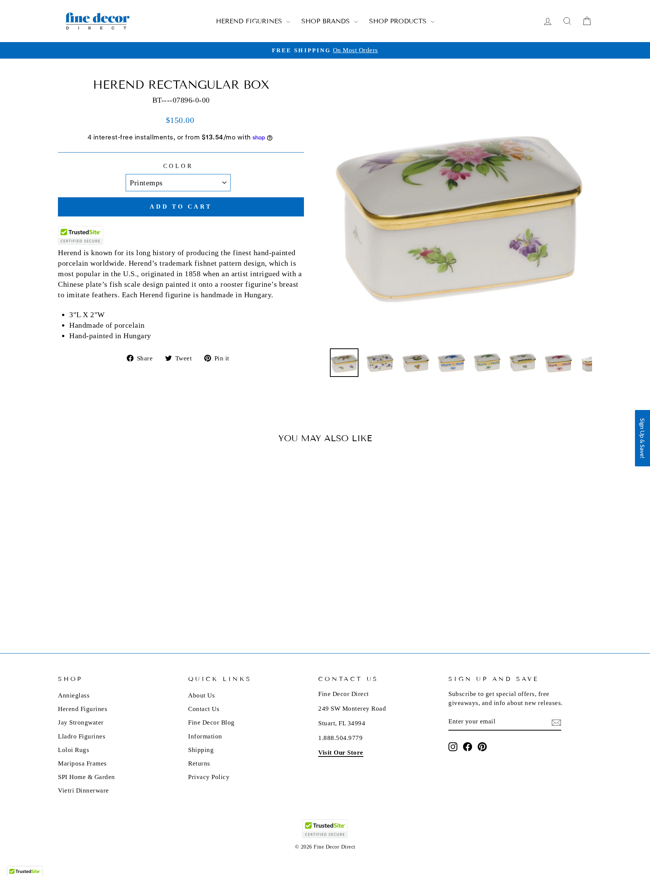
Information (205, 736)
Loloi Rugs (73, 749)
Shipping (201, 749)
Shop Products (399, 21)
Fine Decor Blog (211, 722)
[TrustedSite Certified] (80, 235)
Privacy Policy (208, 777)
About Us (201, 695)
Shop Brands (326, 21)
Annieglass (74, 695)
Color (178, 166)
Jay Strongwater (81, 722)
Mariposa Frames (82, 763)
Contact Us (203, 709)
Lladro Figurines (81, 736)
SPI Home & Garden (86, 777)
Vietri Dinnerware (83, 790)
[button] (642, 438)
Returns (199, 763)
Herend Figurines (250, 21)
